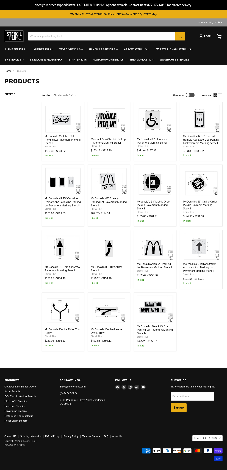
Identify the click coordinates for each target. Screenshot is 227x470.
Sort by (46, 95)
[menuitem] (16, 49)
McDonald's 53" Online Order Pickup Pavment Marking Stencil (200, 205)
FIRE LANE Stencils (15, 401)
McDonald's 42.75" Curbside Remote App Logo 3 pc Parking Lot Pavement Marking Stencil (63, 202)
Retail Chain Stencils (15, 420)
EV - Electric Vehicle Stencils (20, 396)
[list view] (220, 95)
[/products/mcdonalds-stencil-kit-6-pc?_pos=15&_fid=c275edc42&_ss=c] (155, 309)
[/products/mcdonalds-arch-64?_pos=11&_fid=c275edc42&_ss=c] (155, 246)
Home (8, 70)
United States (209, 22)
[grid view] (215, 95)
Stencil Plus (50, 146)
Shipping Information (30, 436)
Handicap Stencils (14, 406)
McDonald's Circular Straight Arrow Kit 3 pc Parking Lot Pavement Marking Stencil (199, 267)
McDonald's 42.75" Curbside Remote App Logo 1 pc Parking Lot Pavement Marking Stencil (201, 139)
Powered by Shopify (14, 444)
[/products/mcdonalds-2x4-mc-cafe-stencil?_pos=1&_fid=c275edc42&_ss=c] (63, 119)
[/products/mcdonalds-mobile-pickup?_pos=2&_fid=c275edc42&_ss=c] (109, 120)
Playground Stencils (15, 410)
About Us (117, 436)
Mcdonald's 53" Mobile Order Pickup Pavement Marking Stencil (153, 205)
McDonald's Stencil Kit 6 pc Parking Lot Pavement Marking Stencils (155, 330)
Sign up (178, 407)
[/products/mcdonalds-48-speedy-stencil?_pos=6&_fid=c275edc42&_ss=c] (109, 181)
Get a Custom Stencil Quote (20, 386)
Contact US (10, 436)
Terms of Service (91, 436)
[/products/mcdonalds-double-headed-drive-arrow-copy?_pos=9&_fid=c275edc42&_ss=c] (63, 248)
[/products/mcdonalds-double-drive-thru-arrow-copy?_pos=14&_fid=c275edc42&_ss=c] (109, 310)
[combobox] (101, 36)
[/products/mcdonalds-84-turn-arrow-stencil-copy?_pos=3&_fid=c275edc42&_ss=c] (155, 120)
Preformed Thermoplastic (18, 415)
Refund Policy (52, 436)
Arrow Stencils (12, 391)
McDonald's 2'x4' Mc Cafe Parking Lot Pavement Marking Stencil (63, 139)
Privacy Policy (70, 436)
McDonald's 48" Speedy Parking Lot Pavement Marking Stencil (109, 202)
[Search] (180, 36)
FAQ (106, 436)
